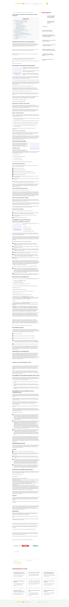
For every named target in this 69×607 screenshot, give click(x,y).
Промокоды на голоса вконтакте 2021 (34, 591)
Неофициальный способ (18, 35)
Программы (16, 38)
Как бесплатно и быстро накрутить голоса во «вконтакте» (19, 591)
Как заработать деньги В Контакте (19, 28)
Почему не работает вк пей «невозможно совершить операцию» (49, 40)
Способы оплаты (18, 24)
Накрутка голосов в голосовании (34, 148)
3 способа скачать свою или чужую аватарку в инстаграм (51, 22)
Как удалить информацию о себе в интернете (47, 59)
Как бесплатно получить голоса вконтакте (20, 20)
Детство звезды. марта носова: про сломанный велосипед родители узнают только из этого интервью (48, 35)
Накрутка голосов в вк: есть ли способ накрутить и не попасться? (17, 74)
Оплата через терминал (19, 27)
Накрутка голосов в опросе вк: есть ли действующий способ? (17, 229)
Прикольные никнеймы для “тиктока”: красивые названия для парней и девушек (49, 50)
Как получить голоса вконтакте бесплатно (49, 581)
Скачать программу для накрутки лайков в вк (19, 581)
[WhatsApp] (37, 545)
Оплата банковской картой (20, 25)
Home (14, 12)
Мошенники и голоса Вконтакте (19, 32)
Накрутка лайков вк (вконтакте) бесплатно (49, 591)
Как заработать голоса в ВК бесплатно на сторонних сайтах (23, 34)
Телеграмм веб (44, 26)
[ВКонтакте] (34, 545)
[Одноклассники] (35, 545)
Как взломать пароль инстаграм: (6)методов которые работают (47, 31)
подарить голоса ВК (24, 377)
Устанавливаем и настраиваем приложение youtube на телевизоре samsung (48, 54)
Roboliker (17, 36)
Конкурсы (17, 37)
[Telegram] (36, 545)
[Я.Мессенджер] (33, 545)
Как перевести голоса (17, 31)
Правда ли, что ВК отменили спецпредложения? (21, 30)
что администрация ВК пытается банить (29, 138)
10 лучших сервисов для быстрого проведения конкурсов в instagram (51, 16)
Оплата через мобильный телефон (21, 26)
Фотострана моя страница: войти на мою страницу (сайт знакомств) (48, 45)
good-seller (19, 3)
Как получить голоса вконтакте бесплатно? (20, 21)
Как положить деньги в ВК (18, 23)
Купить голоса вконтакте (20, 22)
